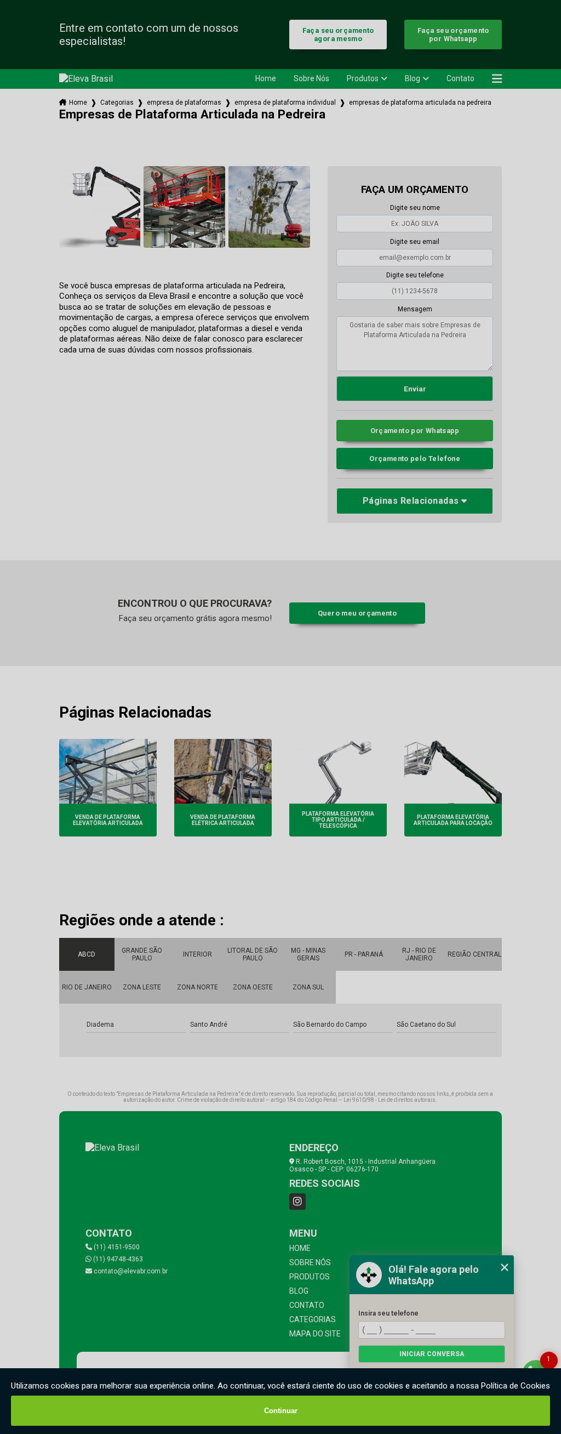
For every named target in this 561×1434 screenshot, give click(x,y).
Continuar (280, 1411)
